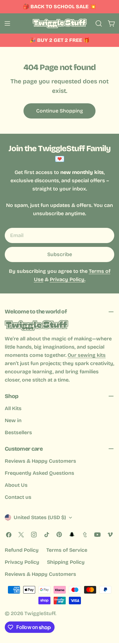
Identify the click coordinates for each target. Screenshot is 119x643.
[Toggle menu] (7, 23)
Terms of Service (66, 550)
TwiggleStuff (39, 613)
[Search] (98, 23)
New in (13, 420)
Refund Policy (22, 550)
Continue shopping (59, 111)
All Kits (13, 408)
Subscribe (59, 254)
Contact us (18, 497)
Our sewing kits (87, 355)
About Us (16, 485)
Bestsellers (18, 432)
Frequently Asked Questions (39, 473)
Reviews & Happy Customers (40, 461)
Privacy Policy (22, 562)
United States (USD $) (40, 517)
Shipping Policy (66, 562)
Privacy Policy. (67, 279)
